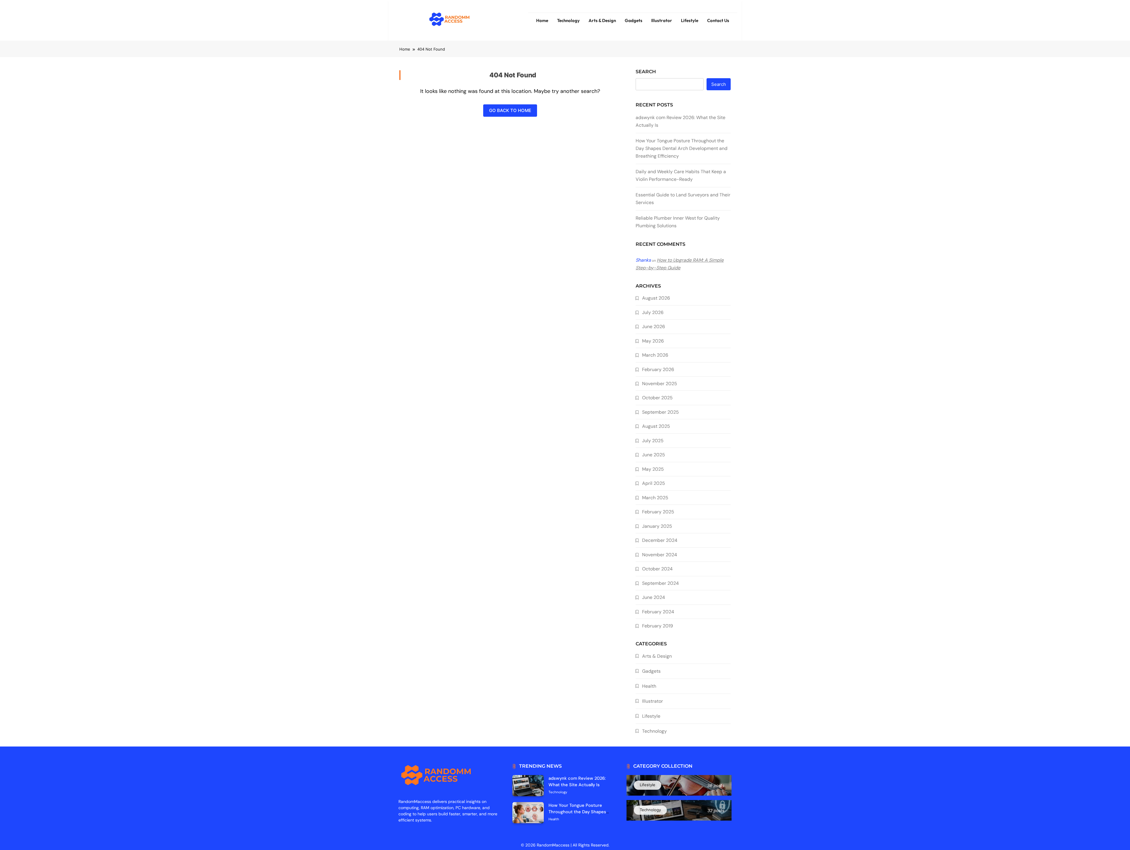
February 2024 (658, 612)
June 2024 (653, 597)
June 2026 (653, 326)
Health (649, 686)
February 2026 (658, 369)
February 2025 (658, 512)
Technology (568, 20)
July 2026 (653, 312)
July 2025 (653, 440)
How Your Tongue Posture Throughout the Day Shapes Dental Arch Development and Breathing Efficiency (681, 148)
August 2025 (656, 426)
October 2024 (657, 569)
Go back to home (510, 110)
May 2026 (653, 341)
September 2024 (660, 583)
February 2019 (657, 626)
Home (542, 20)
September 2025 (660, 412)
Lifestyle (689, 20)
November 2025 (659, 383)
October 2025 (657, 398)
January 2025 (657, 526)
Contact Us (718, 20)
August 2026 (656, 298)
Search (646, 71)
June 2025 (653, 455)
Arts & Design (602, 20)
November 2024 (659, 555)
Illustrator (661, 20)
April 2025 (653, 483)
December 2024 (659, 540)
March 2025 (655, 498)
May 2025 (653, 469)
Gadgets (633, 20)
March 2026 (655, 355)
